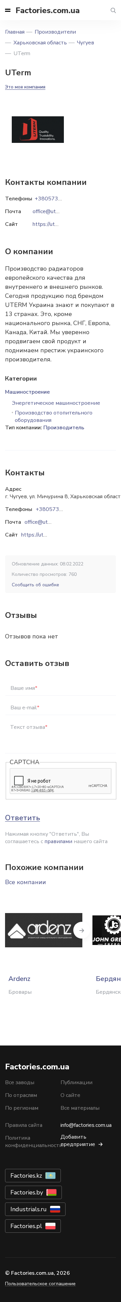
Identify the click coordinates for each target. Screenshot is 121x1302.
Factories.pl (26, 1226)
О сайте (70, 1095)
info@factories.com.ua (86, 1125)
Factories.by (26, 1192)
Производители (55, 32)
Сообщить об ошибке (35, 585)
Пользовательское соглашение (40, 1283)
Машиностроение (27, 392)
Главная (15, 32)
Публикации (76, 1082)
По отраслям (21, 1095)
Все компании (25, 882)
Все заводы (19, 1082)
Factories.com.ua (47, 10)
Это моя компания (25, 87)
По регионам (21, 1108)
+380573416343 (57, 509)
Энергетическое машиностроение (56, 403)
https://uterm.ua (40, 535)
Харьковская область (40, 42)
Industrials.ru (28, 1209)
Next (81, 930)
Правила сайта (23, 1125)
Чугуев (85, 42)
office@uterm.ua (44, 522)
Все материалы (80, 1108)
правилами (58, 841)
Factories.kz (26, 1176)
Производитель (63, 427)
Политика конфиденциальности (34, 1141)
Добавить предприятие (78, 1140)
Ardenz (19, 978)
